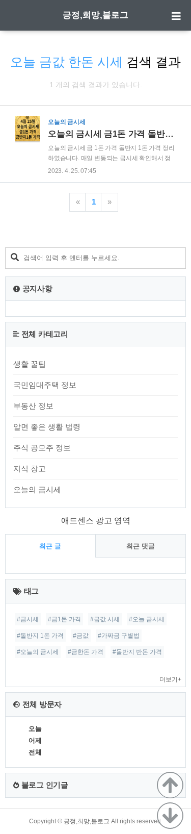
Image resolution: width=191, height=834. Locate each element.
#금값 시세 (105, 619)
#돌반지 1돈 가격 (40, 635)
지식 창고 (29, 468)
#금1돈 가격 (64, 619)
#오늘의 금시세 (38, 651)
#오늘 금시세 (147, 619)
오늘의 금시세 (37, 489)
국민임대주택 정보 (44, 385)
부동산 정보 (33, 405)
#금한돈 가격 (85, 651)
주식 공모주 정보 (42, 447)
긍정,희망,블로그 (95, 15)
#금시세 (28, 619)
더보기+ (170, 679)
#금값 (81, 635)
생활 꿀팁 (29, 364)
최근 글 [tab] (50, 546)
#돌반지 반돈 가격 (137, 651)
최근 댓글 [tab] (140, 546)
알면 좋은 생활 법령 (46, 426)
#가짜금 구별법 (119, 635)
